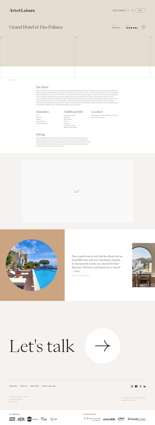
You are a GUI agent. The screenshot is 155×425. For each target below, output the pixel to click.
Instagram (132, 386)
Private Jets (23, 386)
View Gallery (12, 80)
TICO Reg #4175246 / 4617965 (18, 396)
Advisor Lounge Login (48, 386)
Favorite (143, 27)
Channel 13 (132, 400)
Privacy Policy (13, 401)
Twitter (140, 386)
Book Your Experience (119, 10)
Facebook (136, 386)
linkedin (144, 386)
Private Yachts (34, 386)
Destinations (13, 386)
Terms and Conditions (16, 399)
